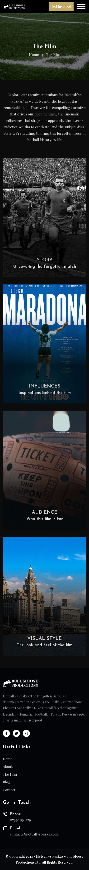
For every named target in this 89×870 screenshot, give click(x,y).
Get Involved (61, 6)
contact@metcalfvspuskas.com (34, 834)
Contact (9, 789)
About (8, 766)
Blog (6, 782)
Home (34, 54)
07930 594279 (20, 819)
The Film (10, 774)
